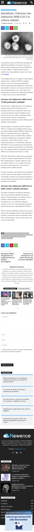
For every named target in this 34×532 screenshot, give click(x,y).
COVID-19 (4, 235)
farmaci (24, 235)
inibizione (29, 235)
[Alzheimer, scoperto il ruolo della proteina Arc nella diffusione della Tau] (5, 467)
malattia (4, 236)
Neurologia (4, 512)
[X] (7, 28)
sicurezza (22, 236)
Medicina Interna (5, 509)
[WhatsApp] (16, 28)
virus (11, 238)
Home (2, 6)
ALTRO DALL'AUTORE (24, 288)
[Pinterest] (11, 28)
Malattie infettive (6, 10)
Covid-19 (7, 6)
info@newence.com (20, 449)
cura (8, 235)
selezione (16, 236)
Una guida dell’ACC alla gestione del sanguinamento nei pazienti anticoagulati (8, 257)
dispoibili (13, 235)
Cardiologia (4, 296)
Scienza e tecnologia (6, 506)
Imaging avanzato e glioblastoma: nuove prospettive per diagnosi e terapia (22, 486)
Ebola (19, 235)
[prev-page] (16, 308)
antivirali (8, 233)
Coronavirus (25, 233)
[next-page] (18, 308)
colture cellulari (16, 233)
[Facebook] (3, 28)
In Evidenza (15, 298)
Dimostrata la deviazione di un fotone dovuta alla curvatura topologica (25, 257)
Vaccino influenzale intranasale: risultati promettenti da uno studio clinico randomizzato (17, 302)
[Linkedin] (17, 453)
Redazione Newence (7, 23)
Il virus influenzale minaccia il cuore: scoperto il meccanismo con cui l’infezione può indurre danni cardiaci (6, 301)
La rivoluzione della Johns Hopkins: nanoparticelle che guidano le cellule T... (21, 476)
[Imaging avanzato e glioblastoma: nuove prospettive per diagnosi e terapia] (5, 488)
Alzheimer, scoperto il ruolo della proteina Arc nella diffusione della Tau (21, 467)
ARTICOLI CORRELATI (10, 288)
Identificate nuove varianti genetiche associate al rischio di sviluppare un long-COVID (27, 302)
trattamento (5, 238)
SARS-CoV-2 (10, 236)
